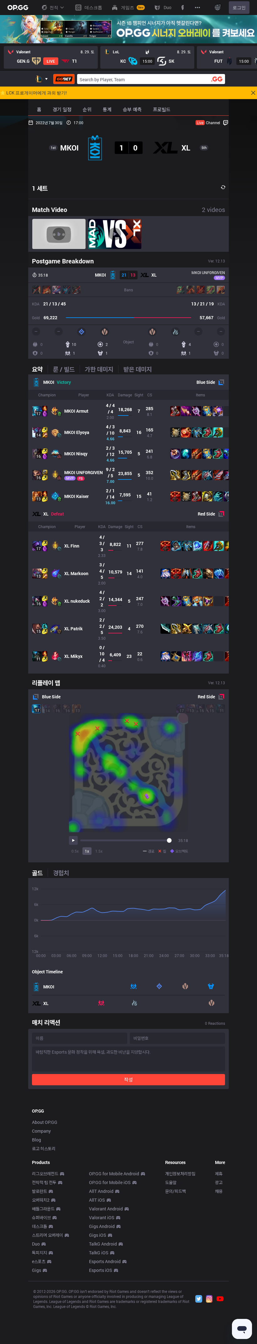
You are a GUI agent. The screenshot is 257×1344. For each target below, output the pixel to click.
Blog (36, 1140)
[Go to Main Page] (18, 7)
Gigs (36, 1270)
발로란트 (39, 1191)
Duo (36, 1244)
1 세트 (40, 188)
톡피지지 (39, 1253)
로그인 (239, 7)
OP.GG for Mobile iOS (110, 1182)
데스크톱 (39, 1226)
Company (41, 1131)
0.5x (75, 851)
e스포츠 (38, 1261)
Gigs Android (102, 1226)
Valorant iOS (101, 1217)
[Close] (253, 93)
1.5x (98, 851)
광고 (219, 1182)
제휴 (219, 1174)
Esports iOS (100, 1270)
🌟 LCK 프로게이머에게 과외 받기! (33, 92)
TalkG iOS (98, 1253)
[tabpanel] (128, 524)
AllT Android (101, 1191)
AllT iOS (97, 1200)
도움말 (170, 1182)
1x (87, 851)
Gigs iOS (97, 1235)
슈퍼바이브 (41, 1217)
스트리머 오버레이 (47, 1235)
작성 (128, 1079)
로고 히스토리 (43, 1148)
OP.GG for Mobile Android (114, 1174)
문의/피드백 (175, 1191)
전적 (54, 7)
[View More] (197, 7)
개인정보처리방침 (180, 1174)
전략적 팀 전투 (44, 1182)
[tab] (40, 369)
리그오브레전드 (45, 1174)
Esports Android (105, 1261)
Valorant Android (106, 1209)
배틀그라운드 (43, 1209)
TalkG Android (103, 1244)
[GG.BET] (64, 79)
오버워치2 (41, 1200)
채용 (219, 1191)
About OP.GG (44, 1122)
